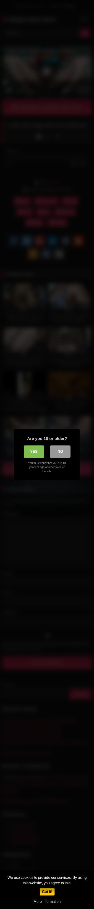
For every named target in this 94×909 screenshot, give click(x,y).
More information (47, 902)
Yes (34, 451)
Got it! (47, 892)
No (60, 451)
